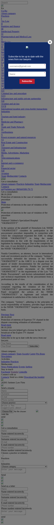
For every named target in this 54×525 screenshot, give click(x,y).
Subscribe (27, 81)
